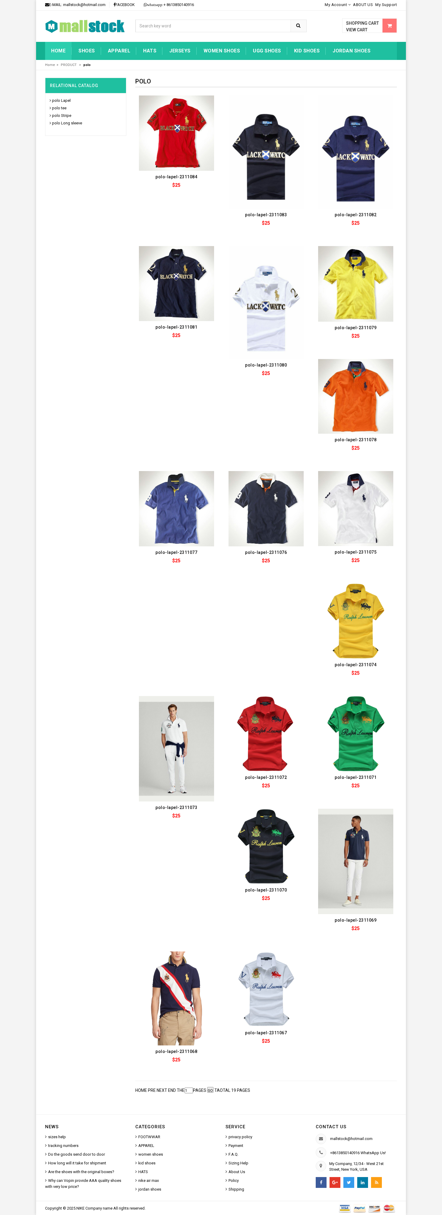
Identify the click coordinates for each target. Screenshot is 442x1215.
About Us (237, 1172)
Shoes (86, 51)
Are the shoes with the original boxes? (81, 1172)
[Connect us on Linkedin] (362, 1182)
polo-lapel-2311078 (355, 439)
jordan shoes (351, 51)
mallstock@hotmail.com (84, 4)
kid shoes (307, 51)
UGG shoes (267, 51)
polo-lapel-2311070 (266, 890)
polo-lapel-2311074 (355, 664)
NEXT (162, 1090)
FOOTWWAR (149, 1137)
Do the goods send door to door (76, 1154)
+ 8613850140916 (170, 4)
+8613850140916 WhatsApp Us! (358, 1153)
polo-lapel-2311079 (355, 327)
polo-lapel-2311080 (266, 365)
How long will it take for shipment (77, 1163)
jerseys (180, 51)
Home (58, 51)
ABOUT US (363, 4)
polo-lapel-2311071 (355, 777)
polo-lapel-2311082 (355, 214)
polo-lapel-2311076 (266, 552)
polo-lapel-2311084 (176, 176)
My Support (386, 4)
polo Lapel (61, 100)
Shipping (236, 1189)
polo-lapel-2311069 (355, 920)
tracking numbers (63, 1145)
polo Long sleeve (67, 123)
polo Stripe (61, 115)
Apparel (119, 51)
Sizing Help (238, 1163)
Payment (236, 1145)
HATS (149, 51)
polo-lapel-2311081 (176, 327)
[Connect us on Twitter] (348, 1182)
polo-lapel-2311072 (266, 777)
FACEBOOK (125, 4)
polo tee (59, 108)
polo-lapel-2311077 (176, 552)
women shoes (222, 51)
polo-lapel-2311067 (266, 1032)
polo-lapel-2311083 (266, 214)
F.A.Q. (233, 1154)
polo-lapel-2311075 (355, 552)
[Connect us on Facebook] (321, 1182)
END (172, 1090)
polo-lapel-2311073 (176, 807)
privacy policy (240, 1137)
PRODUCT (69, 65)
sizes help (57, 1137)
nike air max (148, 1180)
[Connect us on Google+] (335, 1182)
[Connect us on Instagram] (376, 1182)
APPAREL (146, 1145)
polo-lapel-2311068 (176, 1051)
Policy (234, 1180)
